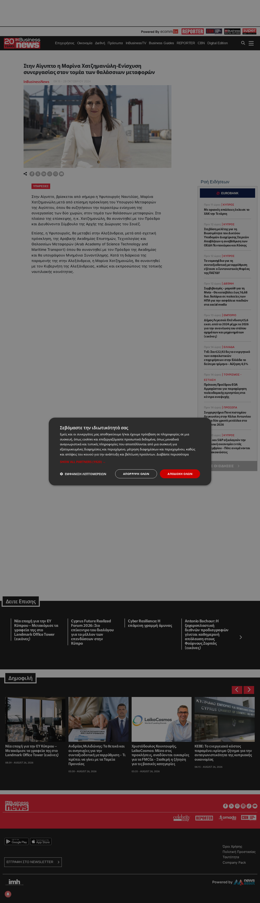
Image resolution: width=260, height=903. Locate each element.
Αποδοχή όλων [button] (180, 474)
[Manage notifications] (8, 894)
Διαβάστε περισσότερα (173, 454)
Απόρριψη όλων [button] (136, 474)
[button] (130, 461)
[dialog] (130, 451)
